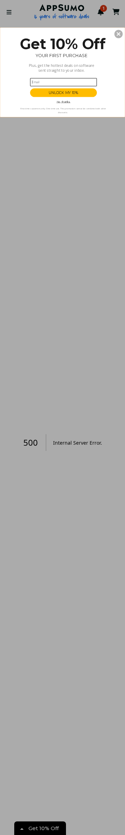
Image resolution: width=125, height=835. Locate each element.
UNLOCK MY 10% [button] (63, 93)
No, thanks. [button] (63, 101)
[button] (118, 34)
